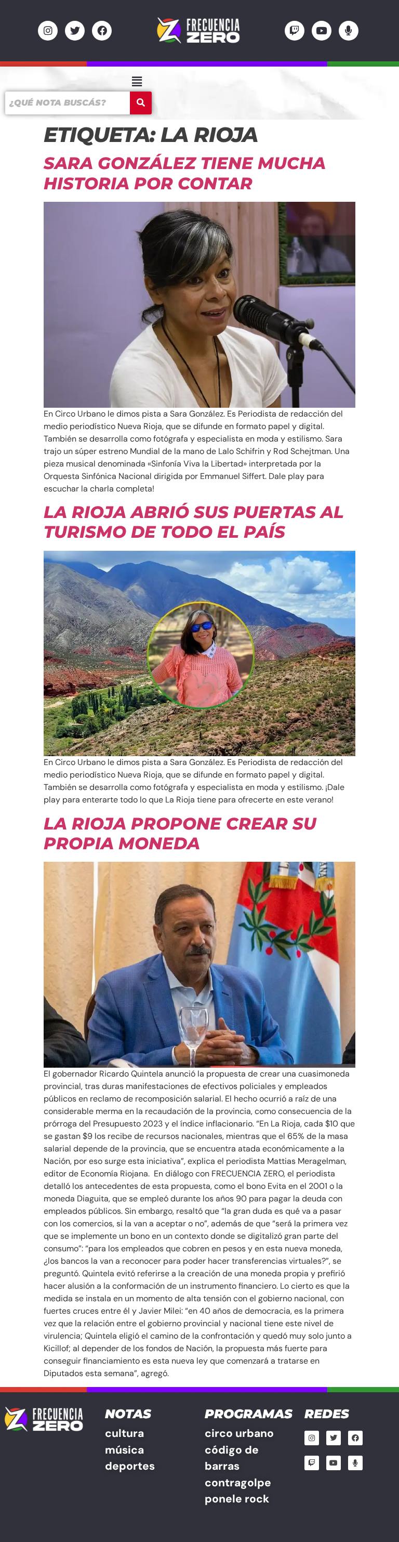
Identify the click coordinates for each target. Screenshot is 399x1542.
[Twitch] (294, 31)
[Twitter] (75, 31)
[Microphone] (348, 31)
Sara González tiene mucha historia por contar (185, 173)
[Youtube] (321, 31)
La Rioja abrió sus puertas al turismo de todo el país (194, 522)
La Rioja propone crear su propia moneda (180, 833)
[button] (136, 82)
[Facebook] (102, 31)
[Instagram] (48, 31)
